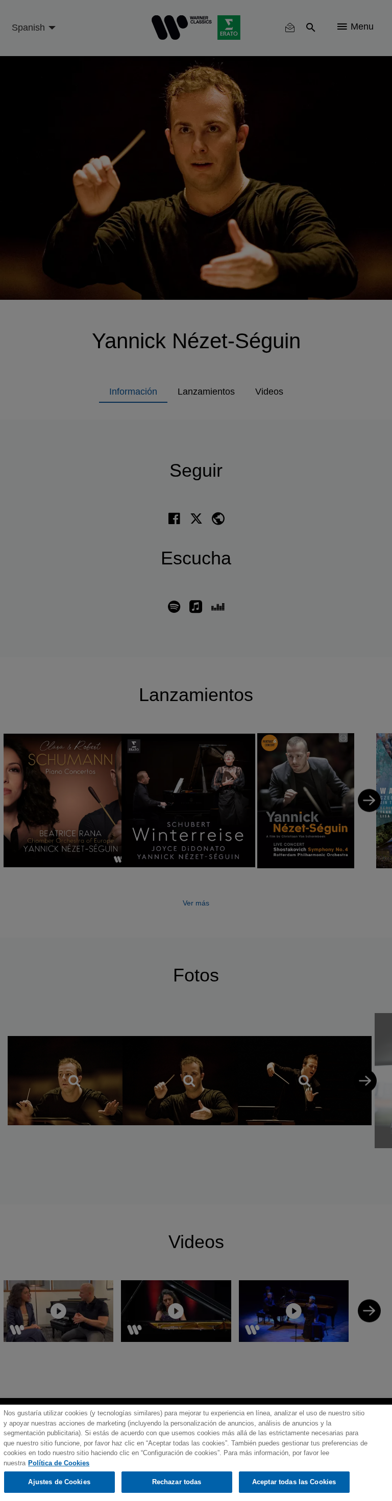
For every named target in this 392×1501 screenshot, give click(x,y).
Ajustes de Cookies (59, 1482)
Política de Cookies (58, 1463)
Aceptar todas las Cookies (294, 1482)
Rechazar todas (177, 1482)
